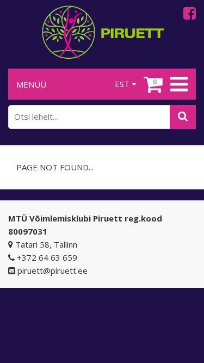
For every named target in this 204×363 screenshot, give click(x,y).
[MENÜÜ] (178, 84)
